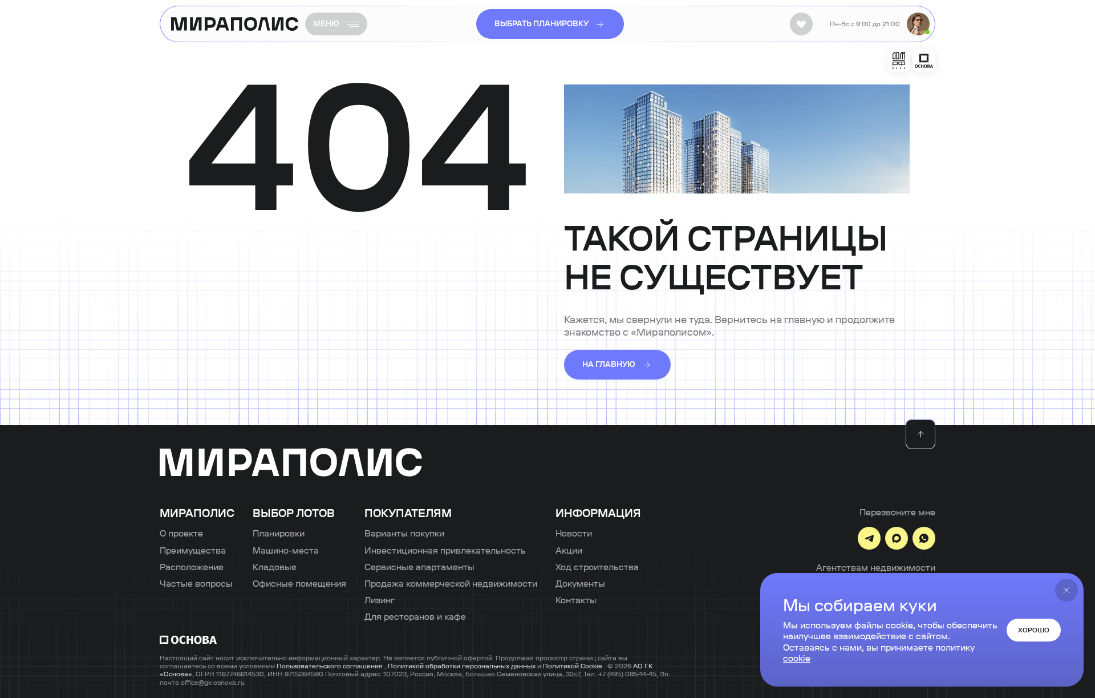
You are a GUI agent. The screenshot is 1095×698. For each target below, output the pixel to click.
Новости (573, 533)
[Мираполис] (291, 463)
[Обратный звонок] (918, 24)
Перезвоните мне (897, 512)
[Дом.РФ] (898, 60)
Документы (580, 583)
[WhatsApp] (923, 538)
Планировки (279, 533)
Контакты (576, 600)
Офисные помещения (299, 583)
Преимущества (193, 550)
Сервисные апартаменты (419, 567)
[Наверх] (920, 434)
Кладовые (275, 567)
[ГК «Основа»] (923, 60)
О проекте (181, 533)
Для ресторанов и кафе (415, 616)
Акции (568, 550)
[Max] (896, 538)
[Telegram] (869, 538)
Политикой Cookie (573, 666)
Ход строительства (597, 567)
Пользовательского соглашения (330, 666)
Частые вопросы (196, 583)
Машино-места (286, 550)
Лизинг (379, 600)
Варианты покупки (404, 533)
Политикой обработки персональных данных (462, 666)
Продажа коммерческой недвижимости (450, 583)
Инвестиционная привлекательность (445, 550)
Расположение (192, 567)
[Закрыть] (1066, 590)
